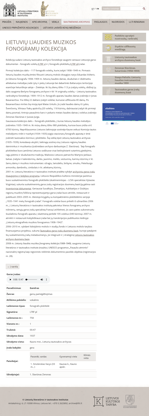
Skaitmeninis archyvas (76, 21)
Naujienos (22, 21)
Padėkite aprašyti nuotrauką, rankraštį (126, 37)
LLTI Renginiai (136, 21)
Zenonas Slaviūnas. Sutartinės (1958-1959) (127, 69)
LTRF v (42, 64)
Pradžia (6, 21)
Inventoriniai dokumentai (18, 188)
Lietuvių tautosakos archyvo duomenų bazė (128, 59)
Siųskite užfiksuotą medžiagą (125, 48)
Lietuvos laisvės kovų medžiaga (62, 27)
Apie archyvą (39, 21)
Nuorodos (118, 21)
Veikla (55, 21)
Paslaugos (100, 21)
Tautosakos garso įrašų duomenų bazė (59, 230)
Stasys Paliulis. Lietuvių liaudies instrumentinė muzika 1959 (128, 80)
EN (98, 9)
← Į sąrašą (12, 266)
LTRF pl (74, 64)
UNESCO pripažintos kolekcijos (20, 27)
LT (93, 9)
